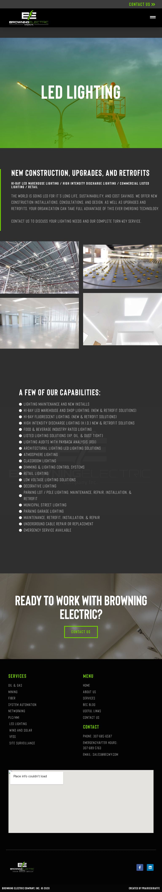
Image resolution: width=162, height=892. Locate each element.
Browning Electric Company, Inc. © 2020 (26, 888)
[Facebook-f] (139, 867)
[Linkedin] (150, 867)
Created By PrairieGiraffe (144, 888)
